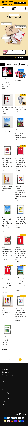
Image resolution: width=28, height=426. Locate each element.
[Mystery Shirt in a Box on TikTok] (25, 414)
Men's (9, 64)
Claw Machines (5, 372)
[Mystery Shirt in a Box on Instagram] (17, 414)
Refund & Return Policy (8, 396)
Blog (3, 381)
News (3, 404)
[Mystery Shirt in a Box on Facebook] (20, 414)
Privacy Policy (5, 393)
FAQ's (3, 390)
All (2, 64)
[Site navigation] (3, 8)
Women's (23, 64)
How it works (5, 369)
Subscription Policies (7, 399)
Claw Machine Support (8, 375)
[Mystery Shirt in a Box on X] (23, 414)
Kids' (15, 64)
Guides (3, 402)
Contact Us (4, 378)
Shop (3, 366)
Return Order (5, 387)
